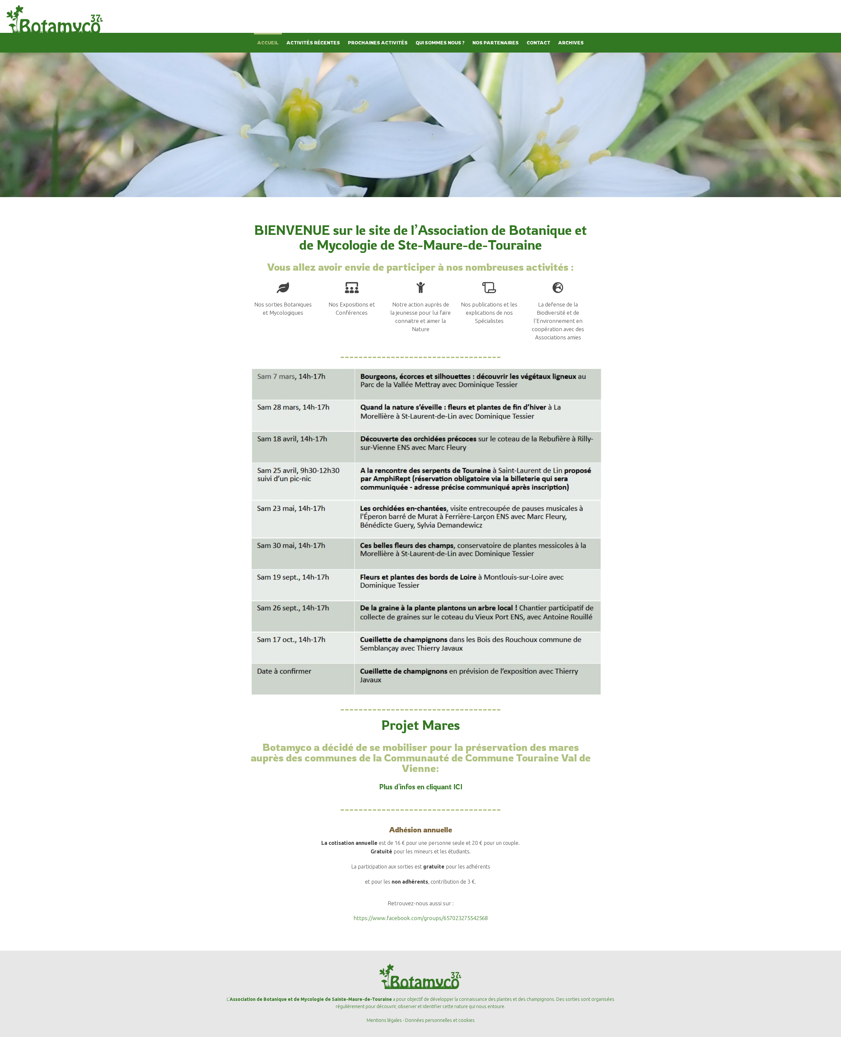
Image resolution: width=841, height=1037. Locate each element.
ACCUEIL (268, 42)
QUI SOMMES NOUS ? (440, 42)
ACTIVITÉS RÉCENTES (313, 42)
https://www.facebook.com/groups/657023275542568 (420, 918)
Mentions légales (384, 1020)
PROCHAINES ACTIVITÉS (378, 42)
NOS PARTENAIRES (495, 42)
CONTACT (538, 42)
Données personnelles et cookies (440, 1020)
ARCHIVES (571, 42)
